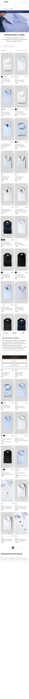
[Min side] (20, 2)
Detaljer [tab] (14, 333)
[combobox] (15, 5)
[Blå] (4, 109)
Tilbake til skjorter (8, 46)
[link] (20, 2)
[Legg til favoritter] (13, 54)
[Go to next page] (19, 547)
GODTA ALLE (14, 357)
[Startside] (6, 1)
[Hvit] (4, 77)
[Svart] (2, 77)
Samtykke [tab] (5, 333)
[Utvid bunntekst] (14, 561)
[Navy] (4, 240)
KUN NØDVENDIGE (14, 365)
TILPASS (14, 361)
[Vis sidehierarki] (2, 8)
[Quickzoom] (13, 74)
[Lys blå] (16, 77)
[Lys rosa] (2, 370)
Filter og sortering (22, 50)
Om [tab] (23, 333)
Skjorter (5, 8)
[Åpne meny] (1, 2)
